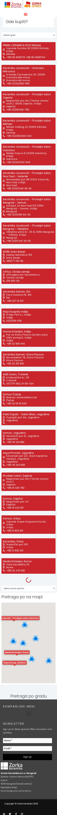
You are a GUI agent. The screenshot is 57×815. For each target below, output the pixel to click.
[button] (25, 14)
